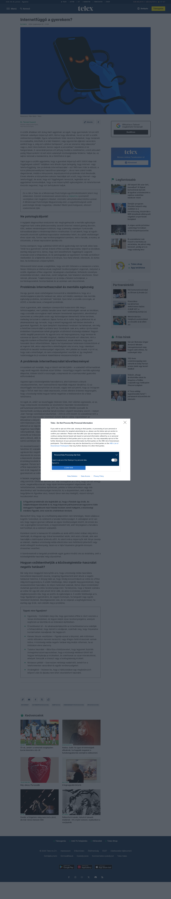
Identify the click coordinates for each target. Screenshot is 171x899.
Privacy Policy (99, 476)
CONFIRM (68, 468)
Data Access (85, 476)
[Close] (126, 423)
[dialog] (85, 450)
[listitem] (84, 455)
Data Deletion (72, 476)
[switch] (114, 460)
